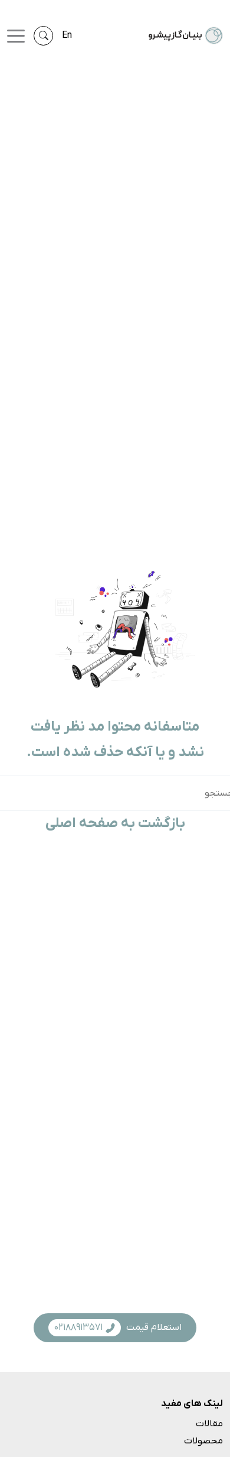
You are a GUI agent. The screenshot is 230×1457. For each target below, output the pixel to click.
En (67, 35)
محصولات (203, 1441)
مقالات (209, 1424)
